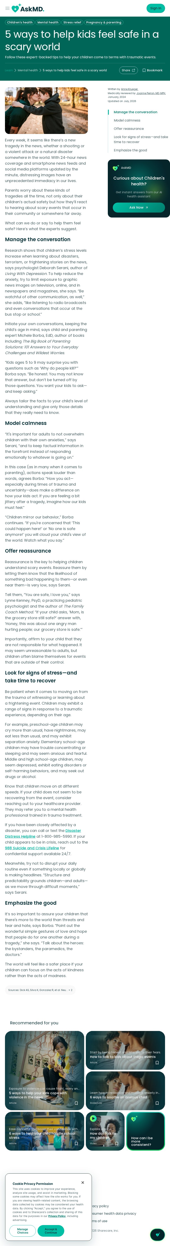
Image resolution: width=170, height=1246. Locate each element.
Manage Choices (22, 1231)
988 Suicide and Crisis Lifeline (32, 848)
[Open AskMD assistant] (157, 1235)
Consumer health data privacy (111, 1213)
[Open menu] (8, 8)
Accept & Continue (51, 1231)
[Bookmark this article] (76, 1103)
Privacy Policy (57, 1216)
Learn (9, 70)
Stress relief (72, 22)
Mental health (48, 22)
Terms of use (96, 1221)
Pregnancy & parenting (103, 22)
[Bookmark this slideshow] (157, 1103)
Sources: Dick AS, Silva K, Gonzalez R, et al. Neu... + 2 (40, 990)
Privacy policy (97, 1206)
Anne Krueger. (129, 89)
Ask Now (136, 207)
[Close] (82, 1182)
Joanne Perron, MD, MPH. (151, 93)
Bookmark (155, 70)
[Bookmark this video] (116, 1143)
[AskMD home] (28, 8)
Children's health (20, 22)
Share (126, 70)
